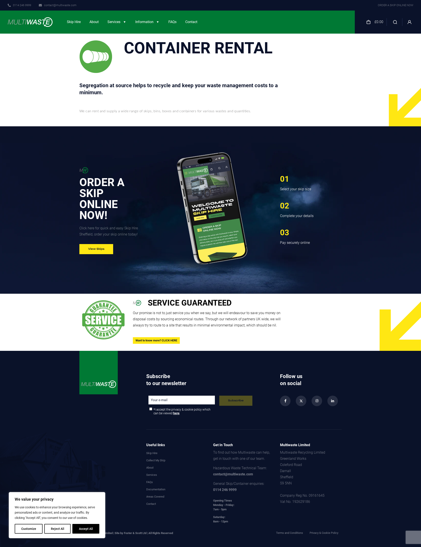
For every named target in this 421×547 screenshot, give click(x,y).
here (176, 413)
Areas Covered (155, 496)
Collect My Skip (155, 460)
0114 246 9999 (225, 490)
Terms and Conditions (289, 532)
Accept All (86, 529)
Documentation (155, 489)
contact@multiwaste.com (233, 474)
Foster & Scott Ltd (135, 533)
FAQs (149, 482)
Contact (151, 503)
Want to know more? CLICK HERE (156, 340)
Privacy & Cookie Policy (324, 532)
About (149, 467)
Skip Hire (151, 453)
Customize (28, 529)
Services (151, 474)
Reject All (57, 529)
